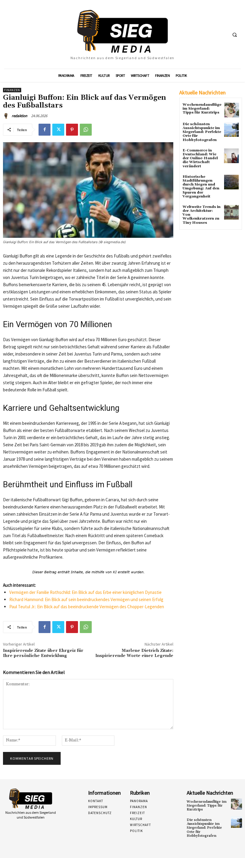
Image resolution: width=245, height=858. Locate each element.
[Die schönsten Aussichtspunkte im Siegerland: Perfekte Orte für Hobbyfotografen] (231, 129)
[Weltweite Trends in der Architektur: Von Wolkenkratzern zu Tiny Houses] (231, 212)
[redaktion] (7, 116)
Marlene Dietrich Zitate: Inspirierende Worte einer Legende (134, 653)
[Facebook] (44, 130)
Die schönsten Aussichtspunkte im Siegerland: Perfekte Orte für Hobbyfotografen (202, 132)
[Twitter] (58, 130)
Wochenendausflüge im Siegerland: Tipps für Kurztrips (202, 108)
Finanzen (12, 90)
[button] (234, 34)
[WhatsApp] (86, 130)
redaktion (19, 115)
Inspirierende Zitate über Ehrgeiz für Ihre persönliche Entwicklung (43, 653)
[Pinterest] (72, 130)
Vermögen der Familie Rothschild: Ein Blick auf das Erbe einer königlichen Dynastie (85, 592)
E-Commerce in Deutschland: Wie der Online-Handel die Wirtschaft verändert (200, 158)
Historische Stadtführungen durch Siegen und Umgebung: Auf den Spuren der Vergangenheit (201, 186)
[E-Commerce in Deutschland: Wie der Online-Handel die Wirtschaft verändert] (231, 155)
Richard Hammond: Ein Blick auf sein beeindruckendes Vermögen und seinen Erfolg (86, 599)
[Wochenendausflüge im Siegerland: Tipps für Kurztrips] (231, 110)
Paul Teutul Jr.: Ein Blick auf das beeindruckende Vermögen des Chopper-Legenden (86, 606)
